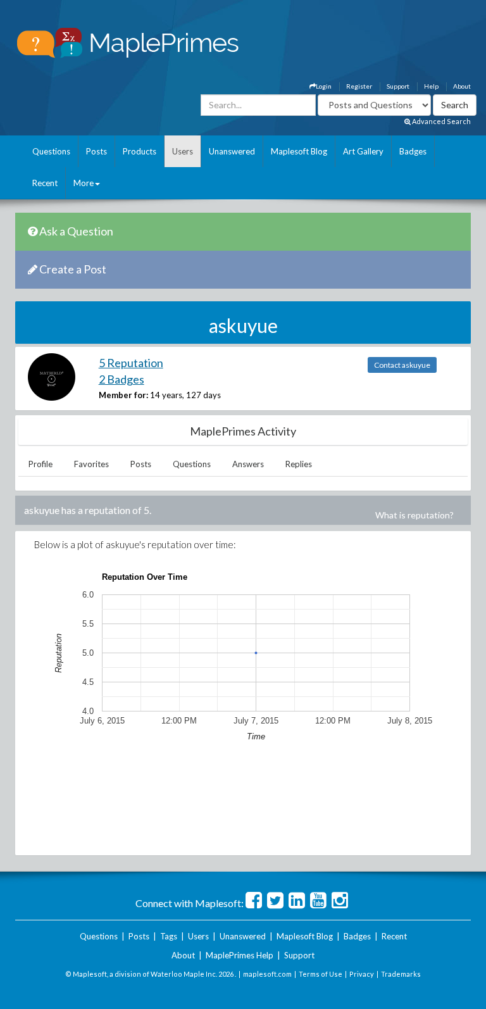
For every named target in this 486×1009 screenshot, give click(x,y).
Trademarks (401, 974)
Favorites (91, 464)
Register (359, 86)
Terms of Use (320, 974)
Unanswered (232, 151)
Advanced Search (441, 121)
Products (139, 151)
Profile (40, 464)
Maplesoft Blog (299, 151)
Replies (298, 464)
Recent (45, 183)
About (462, 86)
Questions (51, 151)
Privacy (361, 974)
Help (431, 86)
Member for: (123, 395)
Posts (96, 151)
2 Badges (121, 379)
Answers (248, 464)
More (83, 183)
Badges (413, 151)
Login (324, 86)
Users (182, 151)
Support (398, 86)
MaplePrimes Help (239, 955)
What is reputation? (414, 515)
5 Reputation (131, 363)
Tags (168, 936)
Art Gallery (363, 151)
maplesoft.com (267, 974)
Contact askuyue (402, 365)
